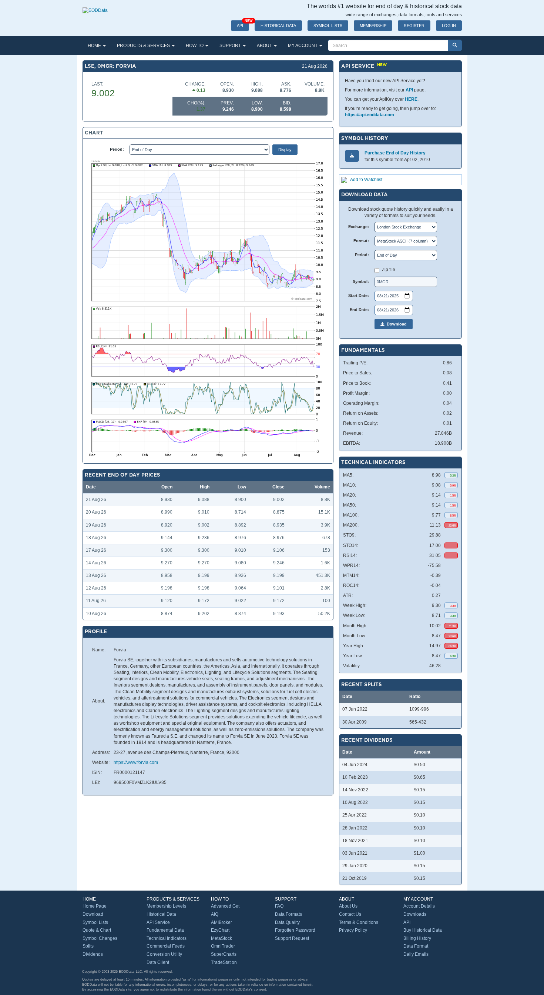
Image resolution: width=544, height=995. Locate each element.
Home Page (95, 906)
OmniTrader (223, 946)
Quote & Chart (97, 930)
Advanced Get (225, 906)
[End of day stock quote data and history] (95, 6)
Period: (117, 149)
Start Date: (358, 295)
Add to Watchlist (366, 179)
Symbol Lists (95, 922)
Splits (88, 946)
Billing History (417, 938)
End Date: (359, 309)
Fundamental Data (165, 930)
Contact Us (350, 914)
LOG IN (449, 25)
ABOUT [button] (265, 45)
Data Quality (287, 922)
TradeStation (224, 962)
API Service (158, 922)
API (243, 24)
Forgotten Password (295, 930)
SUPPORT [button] (230, 45)
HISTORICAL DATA (278, 25)
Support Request (292, 938)
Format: (361, 240)
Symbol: (361, 281)
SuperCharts (223, 954)
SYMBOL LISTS (327, 25)
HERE (411, 99)
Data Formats (288, 914)
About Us (348, 906)
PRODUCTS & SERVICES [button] (144, 45)
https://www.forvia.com (136, 762)
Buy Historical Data (422, 930)
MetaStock (221, 938)
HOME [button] (95, 45)
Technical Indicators (167, 938)
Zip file (388, 269)
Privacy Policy (353, 930)
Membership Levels (166, 906)
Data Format (415, 946)
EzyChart (220, 930)
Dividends (93, 954)
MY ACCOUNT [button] (303, 45)
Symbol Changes (100, 938)
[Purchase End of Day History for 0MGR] (352, 155)
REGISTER (414, 25)
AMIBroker (221, 922)
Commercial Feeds (166, 946)
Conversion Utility (164, 954)
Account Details (419, 906)
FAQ (279, 906)
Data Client (158, 962)
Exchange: (358, 226)
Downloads (414, 914)
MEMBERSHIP (373, 25)
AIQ (214, 914)
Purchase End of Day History (395, 153)
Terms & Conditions (358, 922)
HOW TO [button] (195, 45)
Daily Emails (416, 954)
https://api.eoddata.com (369, 114)
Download (396, 324)
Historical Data (161, 914)
